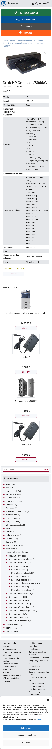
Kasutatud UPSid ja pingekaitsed (22, 611)
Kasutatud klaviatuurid (20, 576)
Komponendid (12, 491)
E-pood (12, 40)
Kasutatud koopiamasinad (20, 594)
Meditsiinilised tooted (14, 545)
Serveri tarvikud (12, 494)
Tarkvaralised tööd (10, 670)
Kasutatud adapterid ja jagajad (24, 583)
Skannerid (10, 508)
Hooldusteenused (9, 649)
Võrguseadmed (12, 522)
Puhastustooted (12, 535)
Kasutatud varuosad (19, 566)
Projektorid (10, 539)
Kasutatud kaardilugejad (21, 573)
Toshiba (9, 628)
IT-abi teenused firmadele (35, 644)
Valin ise (26, 743)
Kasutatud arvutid (16, 556)
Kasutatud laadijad (19, 580)
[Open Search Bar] (36, 3)
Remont (6, 647)
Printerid (9, 505)
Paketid (6, 672)
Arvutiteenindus (10, 643)
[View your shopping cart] (33, 3)
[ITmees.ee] (10, 3)
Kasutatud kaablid (16, 614)
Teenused (10, 549)
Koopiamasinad (12, 501)
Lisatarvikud (11, 498)
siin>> (39, 719)
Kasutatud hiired (18, 570)
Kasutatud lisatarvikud (18, 563)
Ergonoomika (11, 518)
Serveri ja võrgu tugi (36, 683)
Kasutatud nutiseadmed (19, 621)
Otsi (46, 470)
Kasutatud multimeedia (18, 604)
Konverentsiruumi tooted (16, 511)
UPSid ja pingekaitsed (15, 525)
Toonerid (9, 542)
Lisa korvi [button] (26, 328)
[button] (48, 699)
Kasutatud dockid (20, 43)
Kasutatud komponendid (19, 559)
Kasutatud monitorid (17, 600)
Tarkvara (9, 488)
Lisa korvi (13, 274)
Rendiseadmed (12, 624)
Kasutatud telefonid (17, 617)
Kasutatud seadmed (25, 40)
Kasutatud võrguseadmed (19, 607)
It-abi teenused (34, 649)
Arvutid (9, 484)
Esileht (5, 40)
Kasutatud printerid (17, 597)
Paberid (9, 532)
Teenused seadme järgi (12, 675)
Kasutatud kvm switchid (21, 590)
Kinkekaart (10, 631)
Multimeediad (11, 515)
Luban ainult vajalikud (26, 735)
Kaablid (9, 528)
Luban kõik (26, 728)
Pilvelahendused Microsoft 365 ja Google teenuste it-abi (39, 660)
